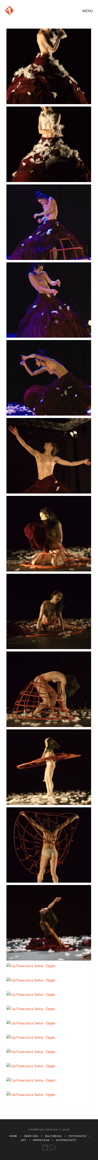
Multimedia (53, 1136)
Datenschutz (66, 1140)
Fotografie (78, 1136)
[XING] (52, 1147)
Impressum (41, 1140)
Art (23, 1140)
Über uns (31, 1136)
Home (13, 1136)
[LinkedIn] (45, 1147)
